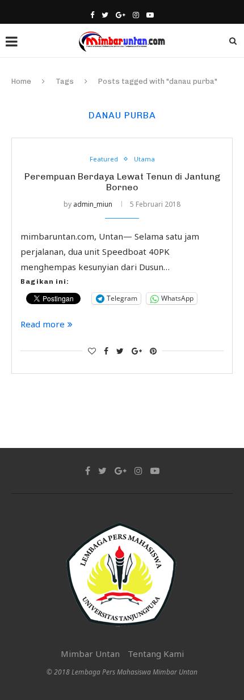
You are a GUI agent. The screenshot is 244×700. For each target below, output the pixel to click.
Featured (104, 159)
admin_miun (92, 204)
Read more (42, 324)
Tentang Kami (156, 653)
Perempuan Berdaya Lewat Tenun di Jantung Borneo (122, 182)
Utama (144, 159)
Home (21, 81)
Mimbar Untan (90, 653)
